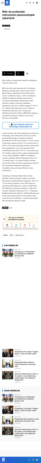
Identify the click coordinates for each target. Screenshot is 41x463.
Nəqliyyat (6, 25)
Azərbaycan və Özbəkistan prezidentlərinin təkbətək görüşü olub (25, 254)
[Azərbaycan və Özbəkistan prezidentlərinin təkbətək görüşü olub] (7, 253)
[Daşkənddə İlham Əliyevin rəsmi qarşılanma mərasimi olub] (7, 363)
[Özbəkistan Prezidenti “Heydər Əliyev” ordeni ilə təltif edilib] (7, 353)
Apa (11, 208)
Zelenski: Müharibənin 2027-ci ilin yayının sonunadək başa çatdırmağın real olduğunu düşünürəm (26, 377)
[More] (27, 73)
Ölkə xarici (18, 249)
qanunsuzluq (19, 235)
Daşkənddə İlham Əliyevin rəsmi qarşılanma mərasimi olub (25, 364)
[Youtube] (37, 3)
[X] (33, 3)
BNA (11, 235)
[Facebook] (27, 3)
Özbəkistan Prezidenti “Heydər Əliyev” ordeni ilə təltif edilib (26, 353)
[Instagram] (30, 3)
